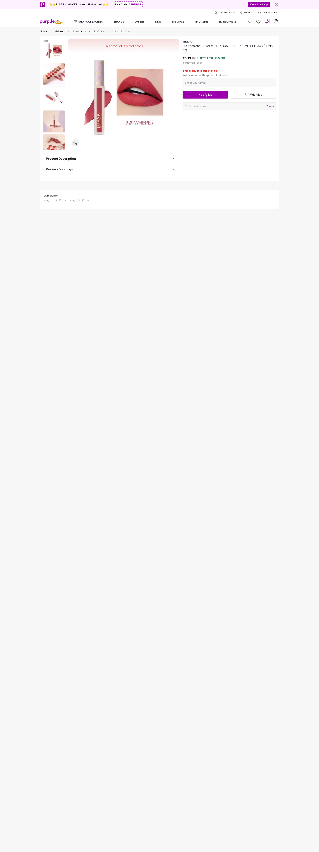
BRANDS (119, 21)
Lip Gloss (98, 31)
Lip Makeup (79, 31)
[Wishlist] (258, 21)
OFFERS (140, 21)
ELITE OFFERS (227, 21)
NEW (158, 21)
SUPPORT (249, 12)
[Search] (250, 21)
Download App (259, 4)
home (43, 31)
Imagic (48, 200)
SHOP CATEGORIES (90, 21)
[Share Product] (75, 142)
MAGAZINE (201, 21)
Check (270, 106)
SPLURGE (178, 21)
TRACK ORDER (269, 12)
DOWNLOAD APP (226, 12)
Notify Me (205, 95)
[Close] (276, 4)
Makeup (59, 31)
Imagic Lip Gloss (79, 200)
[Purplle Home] (47, 21)
